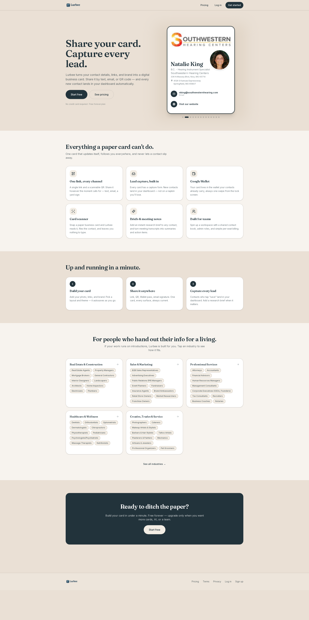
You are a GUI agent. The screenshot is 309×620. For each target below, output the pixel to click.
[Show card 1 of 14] (182, 117)
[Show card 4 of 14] (193, 117)
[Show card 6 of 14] (198, 117)
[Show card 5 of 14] (195, 117)
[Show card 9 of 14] (206, 117)
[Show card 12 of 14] (213, 117)
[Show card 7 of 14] (200, 117)
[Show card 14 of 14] (219, 117)
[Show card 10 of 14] (208, 117)
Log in (218, 5)
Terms (206, 581)
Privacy (217, 581)
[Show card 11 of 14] (211, 117)
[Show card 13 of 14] (216, 117)
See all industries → (154, 464)
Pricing (204, 5)
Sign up (239, 581)
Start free (76, 94)
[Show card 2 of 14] (187, 117)
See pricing (101, 94)
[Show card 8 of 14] (203, 117)
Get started (234, 5)
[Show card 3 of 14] (190, 117)
